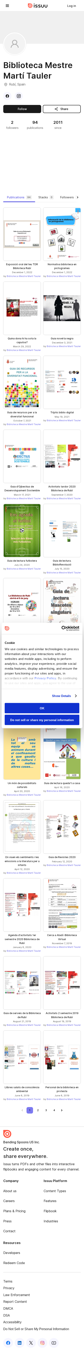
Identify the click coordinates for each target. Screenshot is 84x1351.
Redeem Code (14, 1263)
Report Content (15, 1302)
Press (7, 1221)
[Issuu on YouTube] (54, 1343)
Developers (11, 1253)
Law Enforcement (16, 1295)
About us (10, 1191)
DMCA (8, 1308)
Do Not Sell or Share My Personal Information (36, 1329)
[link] (71, 6)
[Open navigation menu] (7, 6)
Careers (9, 1201)
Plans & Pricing (14, 1211)
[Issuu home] (37, 5)
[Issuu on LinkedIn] (19, 1343)
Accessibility (12, 1322)
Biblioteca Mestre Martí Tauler (24, 276)
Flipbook (50, 1211)
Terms (7, 1281)
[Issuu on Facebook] (8, 1343)
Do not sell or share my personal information (42, 720)
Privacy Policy (45, 678)
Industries (51, 1221)
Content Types (55, 1191)
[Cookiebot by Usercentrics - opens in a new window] (61, 628)
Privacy (8, 1288)
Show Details (61, 696)
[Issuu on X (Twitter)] (31, 1343)
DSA (6, 1315)
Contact (9, 1231)
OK (42, 708)
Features (50, 1201)
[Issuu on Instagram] (42, 1343)
